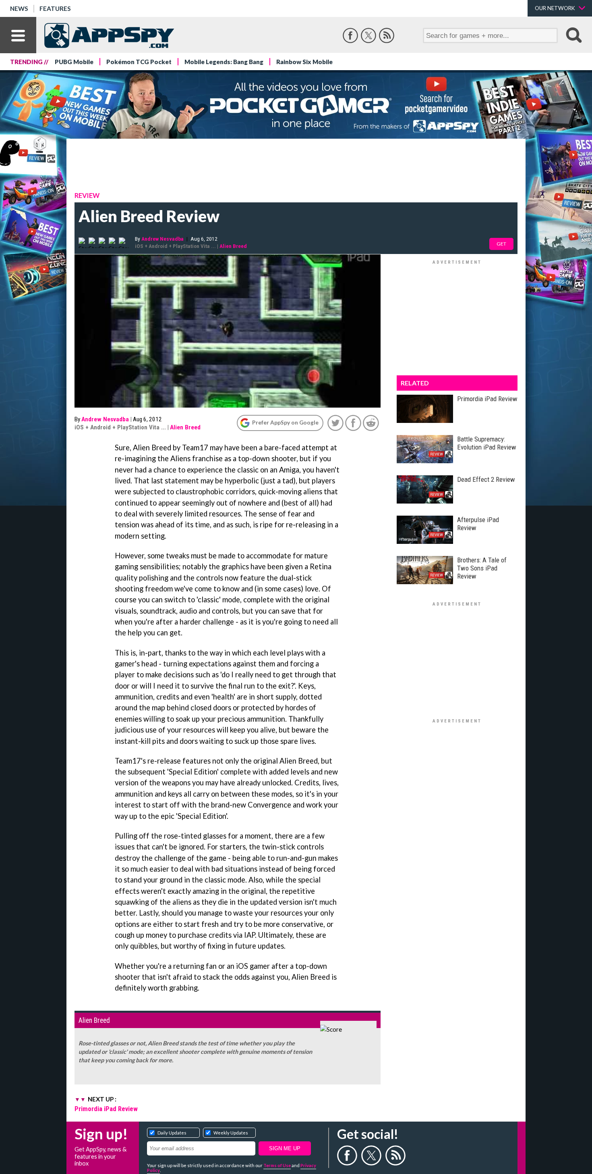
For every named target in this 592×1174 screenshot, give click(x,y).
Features (55, 8)
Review (87, 196)
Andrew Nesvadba (162, 238)
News (19, 8)
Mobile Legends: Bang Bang (223, 61)
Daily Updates (171, 1132)
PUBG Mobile (74, 61)
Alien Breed (233, 246)
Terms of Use (277, 1165)
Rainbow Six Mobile (304, 61)
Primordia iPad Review (106, 1109)
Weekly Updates (230, 1132)
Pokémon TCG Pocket (139, 61)
